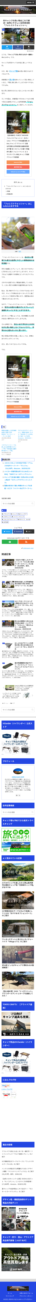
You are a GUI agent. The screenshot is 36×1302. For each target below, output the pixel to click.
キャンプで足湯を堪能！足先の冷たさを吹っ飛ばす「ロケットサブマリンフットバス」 (19, 480)
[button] (32, 503)
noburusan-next (18, 777)
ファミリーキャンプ (19, 516)
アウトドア (6, 514)
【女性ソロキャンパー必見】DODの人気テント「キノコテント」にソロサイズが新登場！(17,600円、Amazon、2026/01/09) (17, 1181)
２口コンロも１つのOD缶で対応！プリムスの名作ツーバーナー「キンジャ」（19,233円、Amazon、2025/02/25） (18, 465)
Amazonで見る (18, 162)
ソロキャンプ (7, 516)
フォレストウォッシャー (10, 519)
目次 (15, 182)
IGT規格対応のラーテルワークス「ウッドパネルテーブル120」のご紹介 (18, 1162)
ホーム (10, 1293)
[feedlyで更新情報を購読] (10, 542)
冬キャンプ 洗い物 (24, 519)
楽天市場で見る (18, 167)
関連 (8, 191)
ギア (5, 510)
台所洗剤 (6, 522)
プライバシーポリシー (26, 1296)
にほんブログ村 (7, 1089)
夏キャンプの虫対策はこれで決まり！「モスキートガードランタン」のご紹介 (17, 1190)
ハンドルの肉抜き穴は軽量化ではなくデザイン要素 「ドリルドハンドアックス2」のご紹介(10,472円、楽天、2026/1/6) (18, 1171)
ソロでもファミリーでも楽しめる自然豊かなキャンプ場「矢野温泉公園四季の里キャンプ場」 (9, 448)
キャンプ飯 (13, 71)
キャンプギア (23, 514)
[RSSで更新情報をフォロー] (26, 542)
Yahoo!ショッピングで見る (18, 172)
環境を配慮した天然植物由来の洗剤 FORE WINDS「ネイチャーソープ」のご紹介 (9, 433)
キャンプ (14, 514)
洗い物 (11, 79)
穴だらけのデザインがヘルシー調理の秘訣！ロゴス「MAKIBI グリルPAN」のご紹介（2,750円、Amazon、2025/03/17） (25, 434)
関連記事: (10, 194)
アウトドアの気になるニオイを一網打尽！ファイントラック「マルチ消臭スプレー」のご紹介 (17, 1154)
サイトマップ (10, 1296)
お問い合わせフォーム (26, 1293)
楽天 (20, 251)
